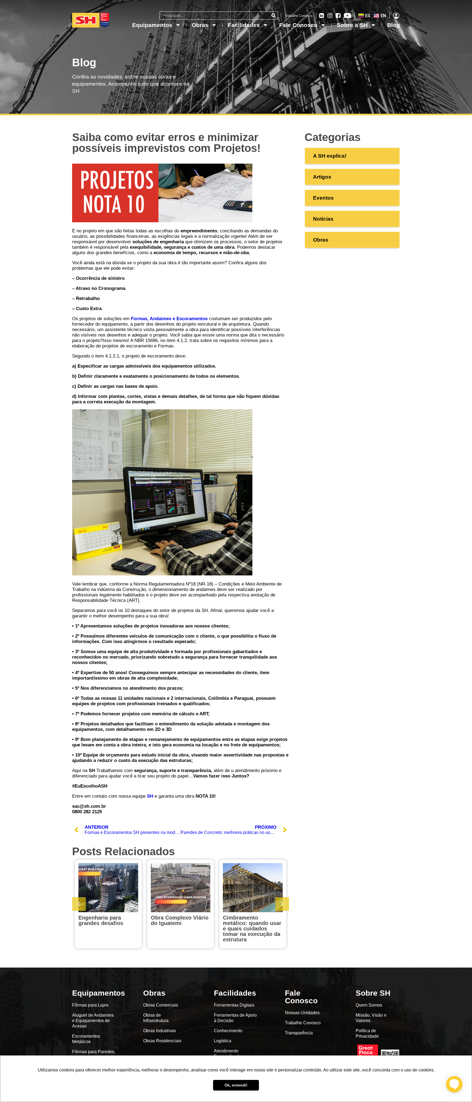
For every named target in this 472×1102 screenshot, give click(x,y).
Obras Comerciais (160, 1005)
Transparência (299, 1033)
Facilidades (244, 25)
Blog (393, 25)
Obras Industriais (159, 1030)
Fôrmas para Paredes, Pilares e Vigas (93, 1054)
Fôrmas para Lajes (90, 1005)
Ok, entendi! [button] (236, 1085)
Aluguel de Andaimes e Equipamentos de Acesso (93, 1020)
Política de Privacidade (367, 1033)
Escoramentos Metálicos (86, 1039)
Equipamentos (152, 25)
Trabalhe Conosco (298, 16)
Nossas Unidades (302, 1012)
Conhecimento (228, 1030)
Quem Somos (369, 1005)
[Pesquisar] (274, 15)
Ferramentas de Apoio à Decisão (235, 1018)
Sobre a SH (352, 25)
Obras (200, 25)
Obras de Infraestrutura (156, 1018)
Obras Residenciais (162, 1040)
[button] (282, 904)
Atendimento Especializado (227, 1054)
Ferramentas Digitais (234, 1005)
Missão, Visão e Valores (371, 1018)
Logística (222, 1040)
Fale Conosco (298, 25)
